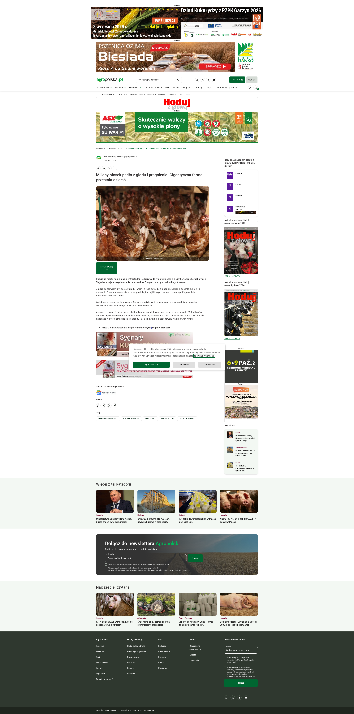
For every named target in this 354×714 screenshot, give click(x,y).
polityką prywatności (204, 356)
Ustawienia (184, 364)
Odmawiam (209, 364)
